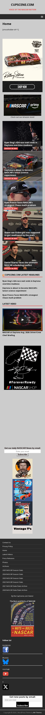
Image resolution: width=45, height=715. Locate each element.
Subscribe (22, 454)
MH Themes (37, 712)
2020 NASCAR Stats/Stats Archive (14, 590)
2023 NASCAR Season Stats (12, 578)
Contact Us (6, 542)
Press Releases (8, 558)
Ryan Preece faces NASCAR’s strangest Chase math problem (20, 204)
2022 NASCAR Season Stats (12, 582)
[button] (41, 16)
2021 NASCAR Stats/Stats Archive (14, 586)
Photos (5, 562)
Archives (5, 566)
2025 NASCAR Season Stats (12, 570)
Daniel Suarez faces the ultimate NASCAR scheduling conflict (21, 264)
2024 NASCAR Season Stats (12, 574)
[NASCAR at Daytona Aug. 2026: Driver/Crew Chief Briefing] (22, 320)
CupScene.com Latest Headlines (22, 274)
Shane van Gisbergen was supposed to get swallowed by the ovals (22, 234)
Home (4, 550)
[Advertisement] (22, 421)
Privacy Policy (7, 546)
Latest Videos (7, 554)
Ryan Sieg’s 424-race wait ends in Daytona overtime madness (20, 144)
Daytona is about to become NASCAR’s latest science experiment (18, 173)
